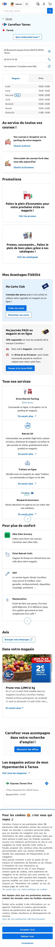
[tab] (15, 78)
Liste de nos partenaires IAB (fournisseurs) (23, 919)
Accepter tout (27, 929)
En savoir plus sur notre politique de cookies (25, 889)
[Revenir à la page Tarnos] (3, 19)
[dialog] (27, 878)
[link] (46, 784)
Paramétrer (27, 943)
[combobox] (27, 11)
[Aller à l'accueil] (4, 4)
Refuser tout (27, 936)
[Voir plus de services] (27, 518)
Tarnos (9, 18)
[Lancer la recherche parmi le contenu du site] (50, 10)
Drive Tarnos (27, 402)
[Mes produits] (38, 4)
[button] (27, 4)
